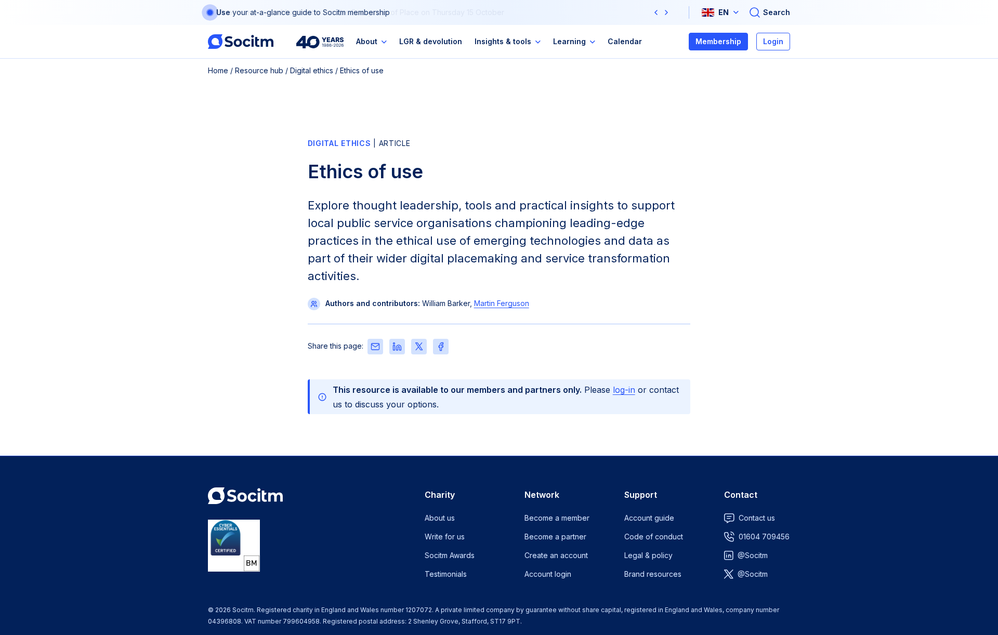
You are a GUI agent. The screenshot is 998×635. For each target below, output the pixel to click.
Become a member (556, 517)
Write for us (445, 536)
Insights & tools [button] (503, 41)
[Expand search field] (769, 12)
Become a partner (555, 536)
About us (440, 517)
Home (218, 70)
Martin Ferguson (501, 303)
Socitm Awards (450, 555)
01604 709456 (764, 536)
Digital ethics (311, 70)
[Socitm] (240, 41)
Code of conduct (653, 536)
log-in (624, 390)
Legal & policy (648, 555)
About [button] (366, 41)
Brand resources (652, 574)
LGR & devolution (430, 41)
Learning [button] (569, 41)
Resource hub (259, 70)
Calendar (625, 41)
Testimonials (446, 574)
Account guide (649, 517)
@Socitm (753, 555)
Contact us (757, 517)
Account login (547, 574)
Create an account (556, 555)
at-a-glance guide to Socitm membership (320, 12)
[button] (656, 12)
